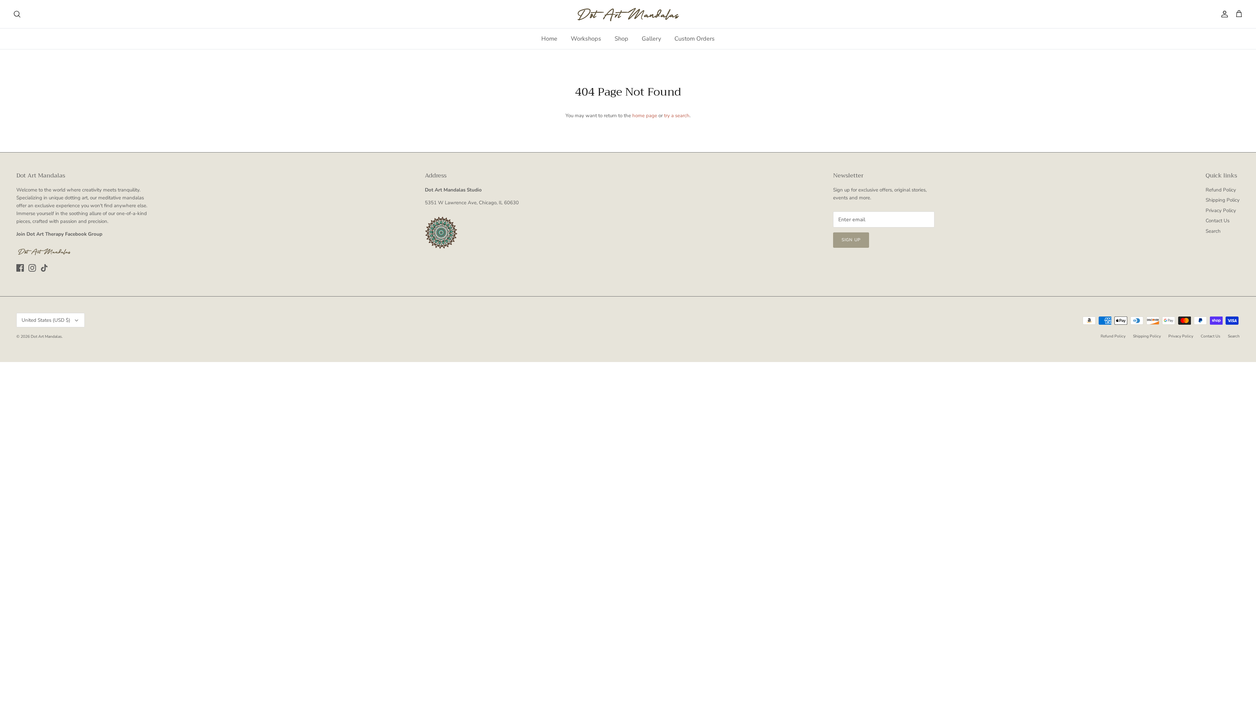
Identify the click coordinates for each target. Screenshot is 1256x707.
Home (549, 39)
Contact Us (1218, 220)
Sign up (851, 240)
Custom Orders (694, 39)
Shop (621, 39)
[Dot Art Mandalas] (628, 14)
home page (644, 115)
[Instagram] (32, 268)
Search (1213, 231)
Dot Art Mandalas (46, 336)
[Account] (1223, 14)
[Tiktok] (44, 268)
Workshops (586, 39)
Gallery (651, 39)
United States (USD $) (46, 320)
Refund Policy (1221, 190)
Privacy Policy (1221, 210)
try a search (676, 115)
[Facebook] (20, 268)
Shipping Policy (1223, 200)
